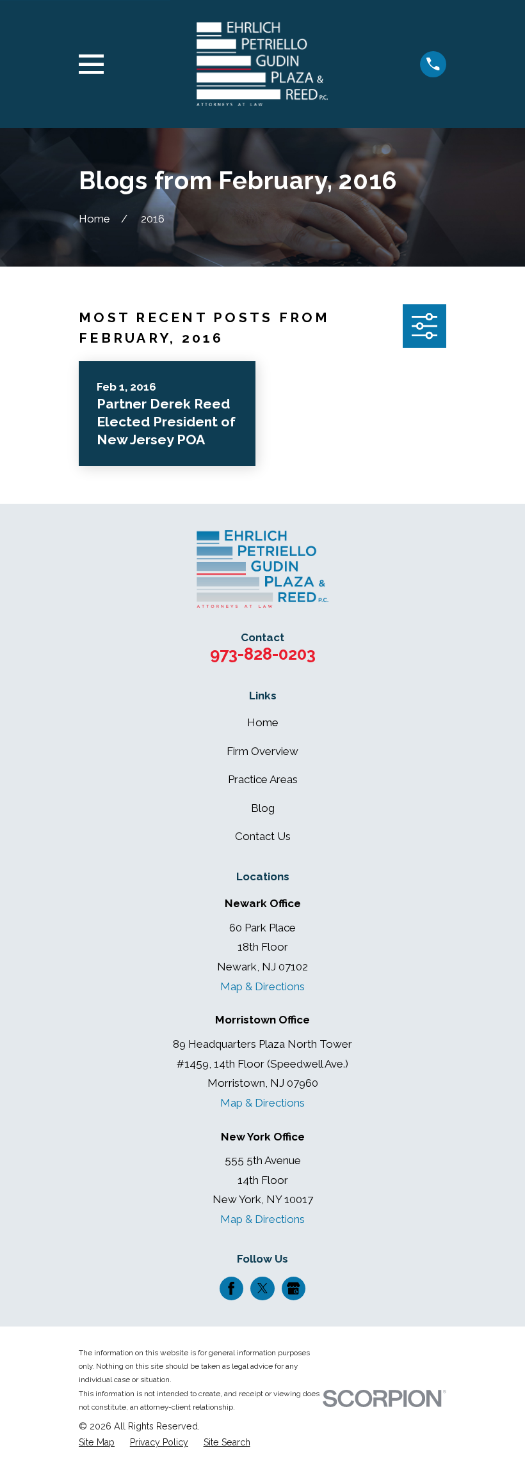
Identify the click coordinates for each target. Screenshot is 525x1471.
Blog (263, 808)
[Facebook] (231, 1288)
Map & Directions (262, 986)
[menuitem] (97, 1443)
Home (263, 722)
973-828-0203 (263, 654)
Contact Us (263, 836)
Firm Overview (262, 751)
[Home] (262, 64)
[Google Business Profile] (293, 1288)
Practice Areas (263, 779)
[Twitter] (262, 1288)
